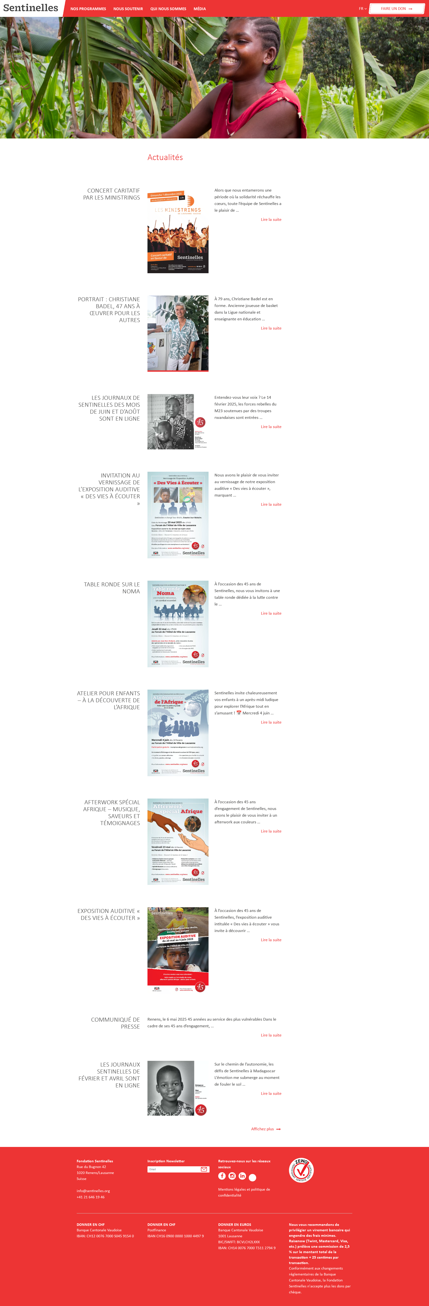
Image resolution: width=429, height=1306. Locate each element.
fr (361, 8)
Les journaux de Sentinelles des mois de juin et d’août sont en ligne (109, 408)
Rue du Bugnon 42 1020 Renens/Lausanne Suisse (95, 1172)
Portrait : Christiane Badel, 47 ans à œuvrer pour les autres (109, 309)
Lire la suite (271, 219)
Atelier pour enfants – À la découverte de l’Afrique (108, 700)
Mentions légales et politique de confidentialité (244, 1192)
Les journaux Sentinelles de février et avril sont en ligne (109, 1074)
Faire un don (394, 8)
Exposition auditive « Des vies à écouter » (108, 914)
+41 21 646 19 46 (91, 1197)
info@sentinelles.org (93, 1190)
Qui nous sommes (168, 8)
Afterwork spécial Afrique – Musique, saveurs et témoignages (111, 812)
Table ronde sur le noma (112, 587)
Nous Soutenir (128, 8)
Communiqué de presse (115, 1022)
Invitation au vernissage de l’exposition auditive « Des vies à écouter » (109, 489)
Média (200, 8)
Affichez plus (263, 1129)
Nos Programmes (88, 8)
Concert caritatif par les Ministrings (111, 193)
